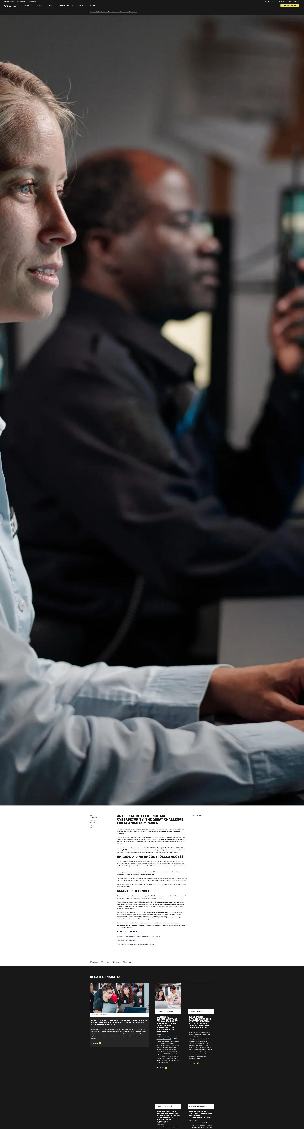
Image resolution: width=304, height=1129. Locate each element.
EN (268, 1)
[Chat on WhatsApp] (272, 2)
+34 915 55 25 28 (283, 1)
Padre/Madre (32, 1)
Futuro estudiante (21, 1)
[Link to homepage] (13, 5)
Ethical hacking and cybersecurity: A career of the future (135, 944)
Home (91, 11)
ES (265, 1)
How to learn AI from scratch (126, 940)
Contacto (93, 5)
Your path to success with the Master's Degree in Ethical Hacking (138, 936)
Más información (290, 5)
